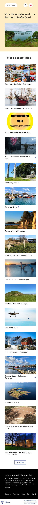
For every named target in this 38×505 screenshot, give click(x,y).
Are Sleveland (31, 503)
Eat (28, 494)
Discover (8, 494)
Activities (20, 462)
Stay (23, 494)
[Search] (26, 5)
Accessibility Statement (30, 500)
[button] (11, 5)
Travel (34, 494)
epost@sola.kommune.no (30, 502)
